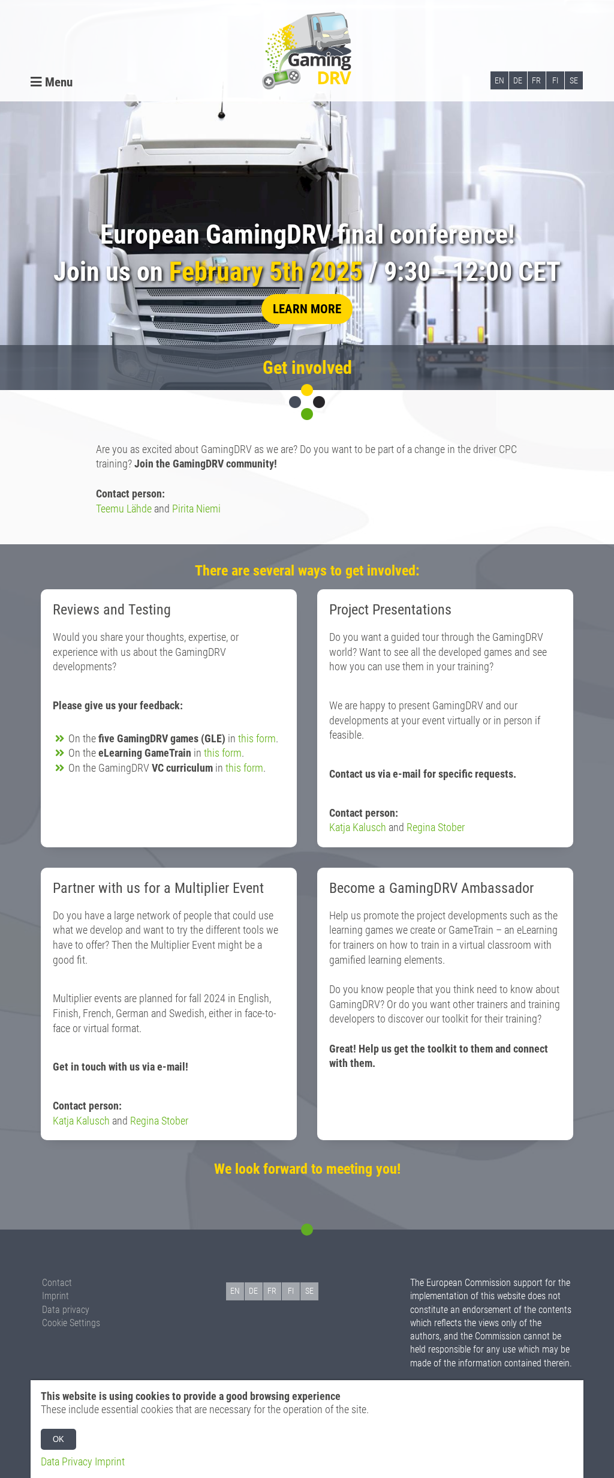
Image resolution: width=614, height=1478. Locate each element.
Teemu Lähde (124, 509)
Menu (57, 81)
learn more (307, 308)
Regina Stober (436, 828)
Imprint (55, 1296)
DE (517, 80)
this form (257, 739)
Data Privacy (66, 1462)
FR (536, 80)
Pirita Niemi (196, 509)
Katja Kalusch (357, 828)
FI (555, 80)
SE (574, 80)
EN (499, 80)
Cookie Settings (71, 1323)
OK (58, 1439)
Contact (57, 1282)
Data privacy (65, 1309)
